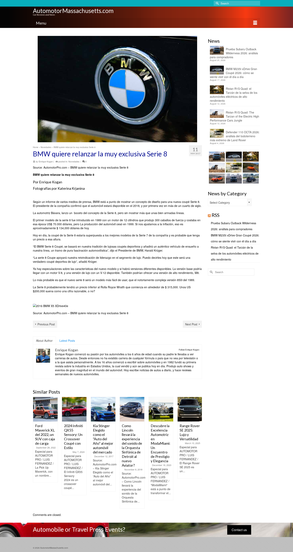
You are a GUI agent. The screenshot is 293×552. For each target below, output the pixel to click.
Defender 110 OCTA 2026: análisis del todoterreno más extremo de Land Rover (235, 136)
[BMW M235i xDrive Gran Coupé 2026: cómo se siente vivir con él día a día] (233, 157)
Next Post (191, 324)
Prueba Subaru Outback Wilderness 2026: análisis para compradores (234, 53)
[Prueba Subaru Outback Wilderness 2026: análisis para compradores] (216, 157)
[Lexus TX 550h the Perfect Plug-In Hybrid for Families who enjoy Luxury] (250, 179)
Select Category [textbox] (220, 202)
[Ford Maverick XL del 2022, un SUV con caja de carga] (45, 409)
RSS (215, 215)
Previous (36, 452)
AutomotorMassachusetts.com (73, 10)
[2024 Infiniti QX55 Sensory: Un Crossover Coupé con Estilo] (74, 409)
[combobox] (230, 202)
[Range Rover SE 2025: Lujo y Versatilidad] (190, 409)
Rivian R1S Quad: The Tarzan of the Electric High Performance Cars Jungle (234, 116)
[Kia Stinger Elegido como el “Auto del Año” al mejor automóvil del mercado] (103, 409)
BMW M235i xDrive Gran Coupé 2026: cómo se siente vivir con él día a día (233, 73)
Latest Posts (67, 341)
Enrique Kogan (46, 161)
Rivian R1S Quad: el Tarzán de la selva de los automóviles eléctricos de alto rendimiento (233, 95)
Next (198, 452)
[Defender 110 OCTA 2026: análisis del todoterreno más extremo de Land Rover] (233, 168)
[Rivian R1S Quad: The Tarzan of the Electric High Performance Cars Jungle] (216, 168)
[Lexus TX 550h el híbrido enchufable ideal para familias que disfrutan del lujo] (233, 179)
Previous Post (46, 324)
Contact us (239, 529)
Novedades (74, 161)
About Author (44, 341)
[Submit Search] (217, 3)
